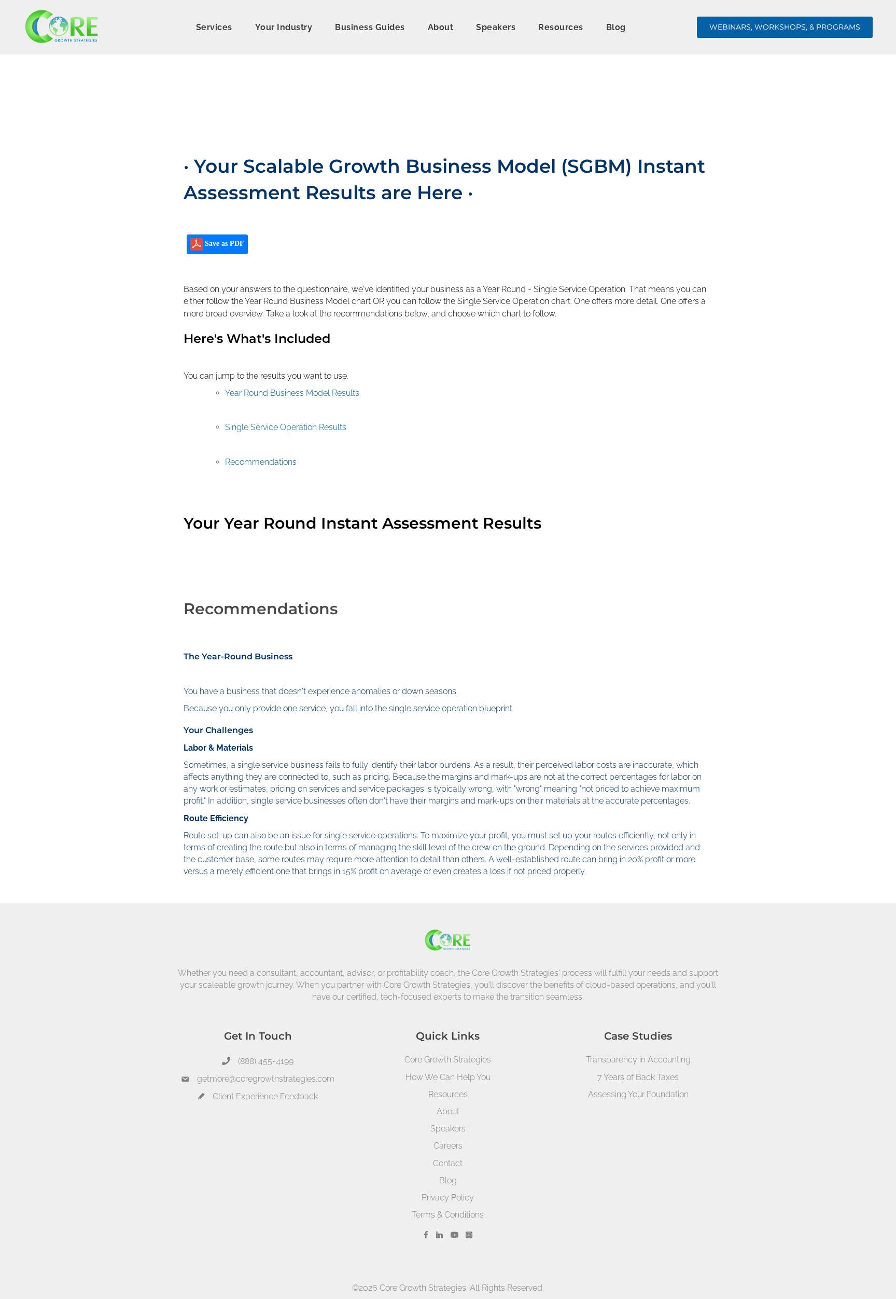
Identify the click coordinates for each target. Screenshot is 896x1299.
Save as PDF (223, 243)
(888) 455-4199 (265, 1061)
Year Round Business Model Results (292, 393)
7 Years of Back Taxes (638, 1077)
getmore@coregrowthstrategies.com (265, 1079)
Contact (448, 1163)
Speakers (448, 1129)
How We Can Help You (448, 1077)
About (448, 1111)
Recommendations (261, 462)
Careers (448, 1146)
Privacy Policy (448, 1198)
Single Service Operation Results (285, 427)
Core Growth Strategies (447, 1060)
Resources (448, 1094)
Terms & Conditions (448, 1215)
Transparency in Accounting (638, 1060)
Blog (448, 1180)
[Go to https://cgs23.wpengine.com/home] (448, 966)
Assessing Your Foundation (638, 1094)
